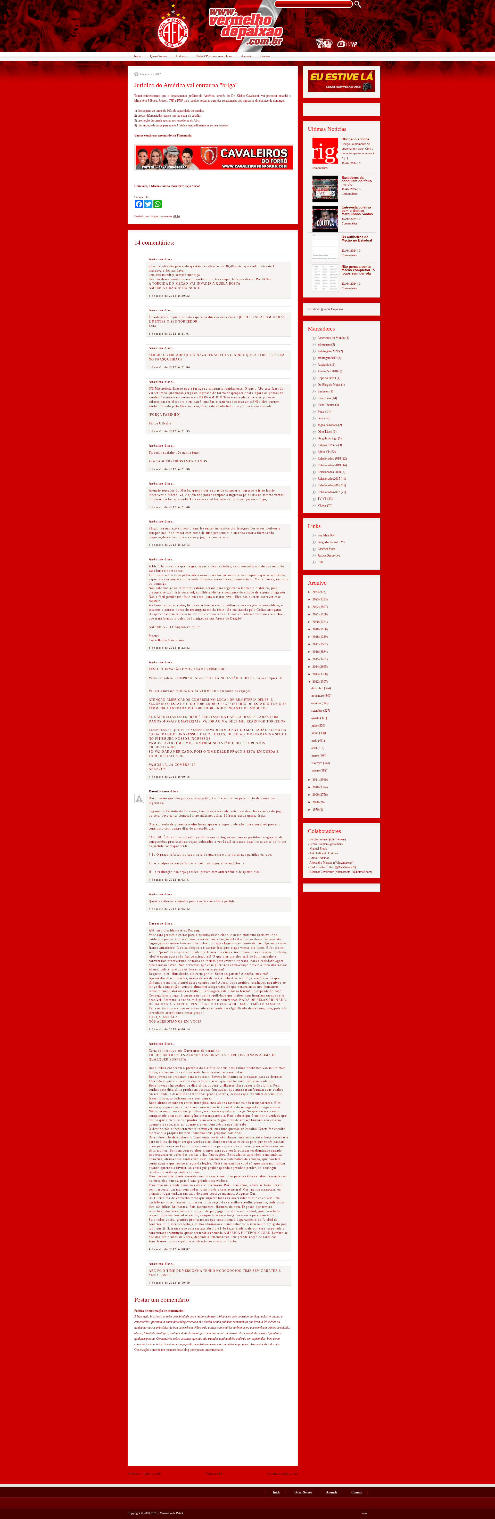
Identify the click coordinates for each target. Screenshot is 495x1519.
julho (314, 725)
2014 (315, 667)
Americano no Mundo (331, 338)
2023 (315, 599)
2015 (315, 659)
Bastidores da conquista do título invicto (357, 181)
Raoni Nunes (159, 791)
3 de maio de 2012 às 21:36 (169, 469)
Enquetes (323, 391)
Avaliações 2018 (328, 371)
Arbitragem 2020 (328, 351)
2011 (315, 780)
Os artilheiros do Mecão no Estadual (357, 238)
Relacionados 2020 (329, 472)
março (315, 755)
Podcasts (181, 56)
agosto (315, 718)
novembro (318, 695)
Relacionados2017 (329, 492)
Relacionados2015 (329, 478)
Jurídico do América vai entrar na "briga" (186, 85)
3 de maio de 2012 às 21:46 (169, 507)
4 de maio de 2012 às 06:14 (169, 1029)
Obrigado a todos (355, 139)
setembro (317, 710)
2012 (315, 682)
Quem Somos (158, 56)
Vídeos (322, 505)
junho (315, 733)
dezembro (317, 688)
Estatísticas (324, 398)
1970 (315, 809)
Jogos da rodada (327, 425)
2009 (315, 795)
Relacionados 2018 (329, 458)
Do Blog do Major (329, 385)
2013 (315, 674)
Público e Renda (327, 445)
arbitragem (324, 344)
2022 (315, 607)
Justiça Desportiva (329, 555)
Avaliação (323, 364)
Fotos (321, 411)
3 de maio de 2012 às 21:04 (169, 367)
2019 (315, 629)
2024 (315, 592)
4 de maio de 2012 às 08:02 (169, 1249)
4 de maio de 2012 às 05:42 (169, 908)
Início (137, 56)
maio (314, 740)
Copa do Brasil (327, 378)
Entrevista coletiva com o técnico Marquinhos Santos (357, 210)
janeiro (315, 770)
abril (314, 748)
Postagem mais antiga (282, 1473)
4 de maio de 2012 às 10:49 (169, 1282)
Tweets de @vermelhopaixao (325, 309)
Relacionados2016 (329, 485)
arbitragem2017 (327, 358)
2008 (315, 802)
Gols (321, 418)
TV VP (322, 499)
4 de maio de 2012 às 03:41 (169, 879)
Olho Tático (325, 431)
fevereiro (317, 763)
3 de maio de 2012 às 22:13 (169, 544)
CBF (321, 562)
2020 (315, 622)
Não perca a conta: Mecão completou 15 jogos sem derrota (358, 270)
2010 (315, 787)
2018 (315, 637)
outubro (316, 703)
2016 (315, 652)
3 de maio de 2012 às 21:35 (169, 431)
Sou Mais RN (326, 535)
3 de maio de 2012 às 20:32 (169, 295)
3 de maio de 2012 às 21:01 (169, 333)
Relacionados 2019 (329, 465)
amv (364, 1513)
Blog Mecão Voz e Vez (331, 542)
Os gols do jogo (327, 438)
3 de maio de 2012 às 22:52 (169, 647)
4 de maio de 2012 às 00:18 (169, 776)
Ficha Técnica (326, 405)
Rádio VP (324, 452)
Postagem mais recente (144, 1473)
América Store (326, 549)
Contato (265, 56)
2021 (315, 614)
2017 (315, 644)
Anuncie (246, 56)
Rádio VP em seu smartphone (214, 56)
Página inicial (213, 1473)
